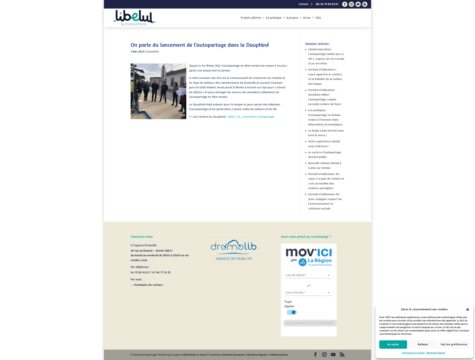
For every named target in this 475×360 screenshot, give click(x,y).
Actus (307, 18)
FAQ (318, 18)
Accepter (393, 344)
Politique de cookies (413, 353)
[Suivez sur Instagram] (351, 4)
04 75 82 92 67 (329, 4)
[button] (467, 309)
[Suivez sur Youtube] (358, 4)
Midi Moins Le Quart (195, 354)
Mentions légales (436, 353)
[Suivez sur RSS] (364, 4)
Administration (279, 354)
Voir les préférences (454, 344)
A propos (292, 18)
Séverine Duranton (233, 354)
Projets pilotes (251, 18)
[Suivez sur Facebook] (344, 4)
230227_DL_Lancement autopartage (251, 116)
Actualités (153, 51)
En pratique (273, 18)
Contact (303, 4)
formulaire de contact (148, 285)
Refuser (423, 344)
